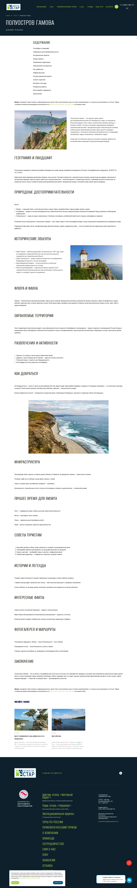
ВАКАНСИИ (48, 860)
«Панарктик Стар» (23, 802)
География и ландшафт (41, 48)
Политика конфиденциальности (108, 821)
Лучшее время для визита (42, 76)
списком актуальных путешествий (62, 104)
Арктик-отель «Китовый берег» (57, 796)
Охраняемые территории (41, 62)
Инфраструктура (39, 73)
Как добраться (38, 69)
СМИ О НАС (49, 849)
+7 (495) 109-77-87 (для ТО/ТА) (52, 773)
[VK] (120, 773)
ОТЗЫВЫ (47, 865)
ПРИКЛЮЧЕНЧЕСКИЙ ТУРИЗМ (59, 827)
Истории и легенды (40, 83)
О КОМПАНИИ (50, 832)
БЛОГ (45, 854)
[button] (116, 7)
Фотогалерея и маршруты (42, 90)
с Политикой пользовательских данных (29, 878)
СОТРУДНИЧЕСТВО (53, 843)
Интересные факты (40, 87)
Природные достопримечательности (46, 52)
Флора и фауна (38, 59)
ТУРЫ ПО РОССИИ (52, 822)
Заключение (37, 94)
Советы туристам (39, 80)
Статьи (15, 16)
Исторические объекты (41, 55)
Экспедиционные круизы (58, 813)
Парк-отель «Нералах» (56, 805)
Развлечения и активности (42, 66)
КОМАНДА (48, 838)
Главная (8, 16)
